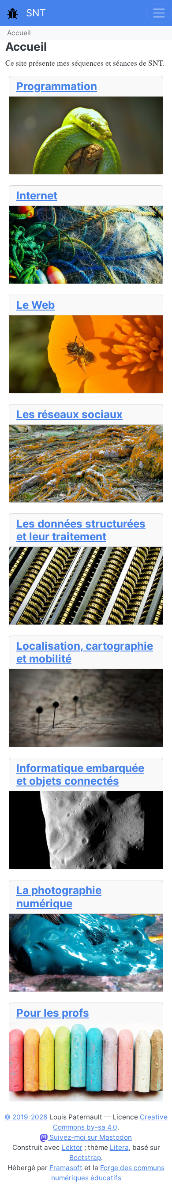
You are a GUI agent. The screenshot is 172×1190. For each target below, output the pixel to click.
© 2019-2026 (26, 1117)
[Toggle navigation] (159, 13)
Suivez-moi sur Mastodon (90, 1137)
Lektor (72, 1147)
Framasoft (65, 1168)
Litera (119, 1147)
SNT (32, 13)
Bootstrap (85, 1157)
